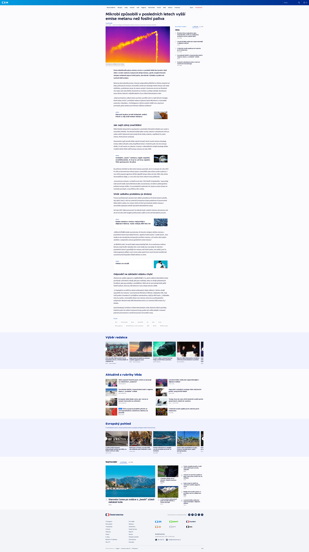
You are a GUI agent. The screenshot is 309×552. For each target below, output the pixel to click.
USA (148, 322)
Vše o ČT (108, 542)
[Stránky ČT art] (172, 526)
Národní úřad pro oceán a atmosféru (134, 326)
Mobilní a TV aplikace (111, 539)
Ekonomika (151, 7)
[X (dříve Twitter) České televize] (199, 514)
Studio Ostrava (133, 529)
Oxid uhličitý (140, 322)
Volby (126, 7)
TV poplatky (109, 526)
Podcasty (177, 7)
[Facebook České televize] (192, 514)
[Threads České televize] (202, 514)
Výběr (148, 326)
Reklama (131, 524)
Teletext (108, 529)
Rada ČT (131, 532)
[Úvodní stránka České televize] (115, 514)
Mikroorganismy (119, 326)
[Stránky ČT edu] (189, 526)
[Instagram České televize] (189, 514)
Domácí (132, 7)
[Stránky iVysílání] (191, 521)
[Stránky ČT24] (158, 521)
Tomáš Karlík (109, 23)
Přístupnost (135, 548)
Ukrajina (119, 7)
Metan (132, 322)
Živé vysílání (109, 524)
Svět (138, 7)
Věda (164, 7)
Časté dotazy (132, 539)
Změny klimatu (124, 322)
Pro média (131, 521)
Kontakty (131, 542)
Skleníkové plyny (164, 326)
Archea (160, 322)
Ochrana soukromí (125, 548)
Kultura (170, 7)
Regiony (143, 7)
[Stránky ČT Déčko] (158, 526)
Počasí (159, 7)
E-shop (108, 537)
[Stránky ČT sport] (173, 521)
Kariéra (131, 534)
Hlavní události (111, 7)
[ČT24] (5, 3)
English (117, 548)
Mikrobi (155, 326)
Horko (153, 322)
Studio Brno (132, 526)
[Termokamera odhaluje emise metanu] (138, 44)
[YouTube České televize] (195, 514)
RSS (202, 548)
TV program (109, 521)
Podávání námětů (133, 537)
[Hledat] (299, 2)
